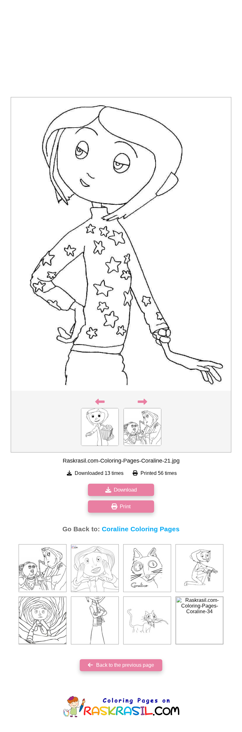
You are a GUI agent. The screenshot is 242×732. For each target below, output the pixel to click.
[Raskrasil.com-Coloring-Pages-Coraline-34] (199, 620)
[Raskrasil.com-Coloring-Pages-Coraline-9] (95, 620)
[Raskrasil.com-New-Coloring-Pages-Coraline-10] (95, 568)
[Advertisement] (121, 50)
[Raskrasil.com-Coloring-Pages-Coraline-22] (42, 568)
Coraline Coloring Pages (141, 529)
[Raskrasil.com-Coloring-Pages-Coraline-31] (42, 620)
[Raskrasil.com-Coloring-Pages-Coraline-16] (147, 568)
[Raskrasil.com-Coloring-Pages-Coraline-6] (199, 568)
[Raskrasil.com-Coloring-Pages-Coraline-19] (147, 620)
